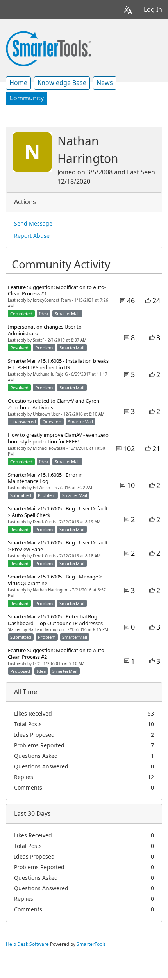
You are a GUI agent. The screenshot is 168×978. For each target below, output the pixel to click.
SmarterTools (91, 944)
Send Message (33, 224)
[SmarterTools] (48, 48)
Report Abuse (32, 236)
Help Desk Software (27, 944)
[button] (127, 9)
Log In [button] (153, 9)
